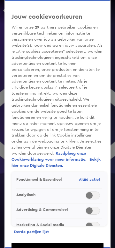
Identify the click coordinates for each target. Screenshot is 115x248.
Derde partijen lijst (31, 232)
